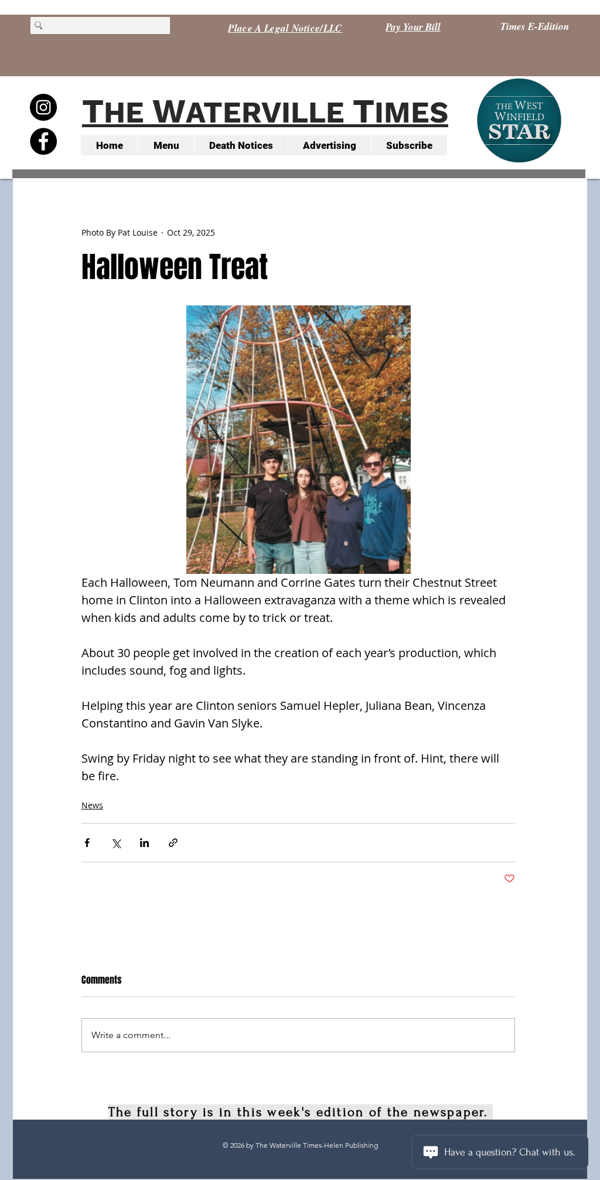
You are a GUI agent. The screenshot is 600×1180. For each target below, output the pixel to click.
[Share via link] (173, 842)
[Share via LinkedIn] (144, 842)
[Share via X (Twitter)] (115, 842)
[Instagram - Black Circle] (43, 107)
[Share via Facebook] (87, 842)
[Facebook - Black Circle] (43, 141)
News (92, 805)
